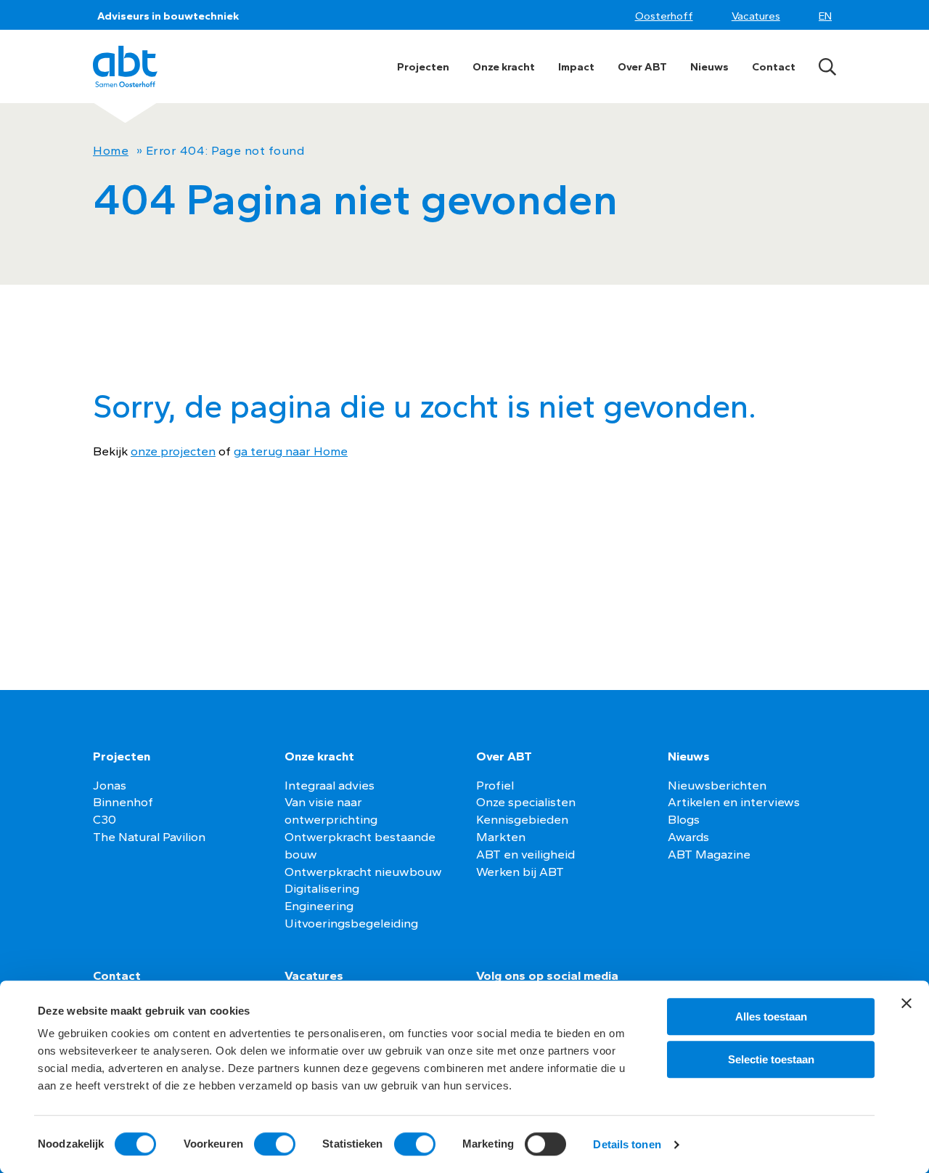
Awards (688, 836)
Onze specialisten (526, 802)
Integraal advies (330, 785)
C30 (104, 819)
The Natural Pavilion (149, 836)
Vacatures (756, 16)
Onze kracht (503, 66)
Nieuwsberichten (717, 785)
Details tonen (626, 1144)
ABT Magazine (709, 854)
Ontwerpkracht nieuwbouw (363, 871)
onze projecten (173, 451)
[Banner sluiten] (906, 1003)
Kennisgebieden (522, 819)
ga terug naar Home (291, 451)
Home (110, 150)
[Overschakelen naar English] (827, 16)
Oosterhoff (664, 16)
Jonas (109, 785)
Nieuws (709, 66)
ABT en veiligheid (525, 854)
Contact (773, 66)
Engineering (319, 905)
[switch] (274, 1144)
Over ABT (642, 66)
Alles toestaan (771, 1016)
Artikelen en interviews (734, 802)
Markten (500, 836)
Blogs (684, 819)
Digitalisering (322, 888)
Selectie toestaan (771, 1059)
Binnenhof (123, 802)
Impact (576, 66)
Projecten (423, 66)
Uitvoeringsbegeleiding (351, 923)
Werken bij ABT (520, 871)
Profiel (495, 785)
